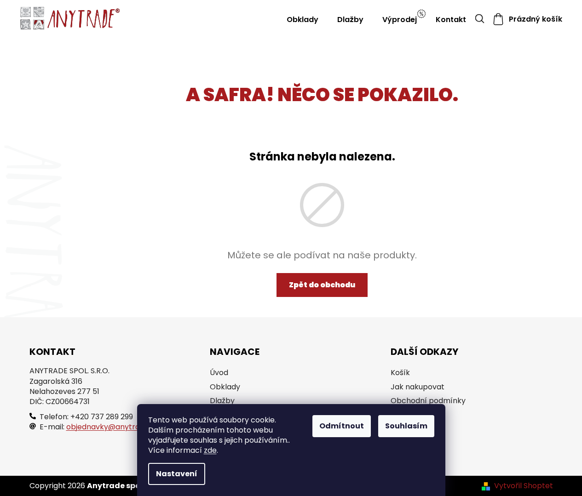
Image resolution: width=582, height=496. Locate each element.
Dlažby (222, 401)
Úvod (219, 373)
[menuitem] (302, 19)
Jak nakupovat (417, 387)
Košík (400, 373)
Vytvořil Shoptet (523, 486)
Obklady (225, 387)
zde (210, 450)
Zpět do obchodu (322, 284)
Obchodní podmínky (428, 401)
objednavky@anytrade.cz (112, 427)
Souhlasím (406, 426)
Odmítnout (341, 426)
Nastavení (176, 473)
